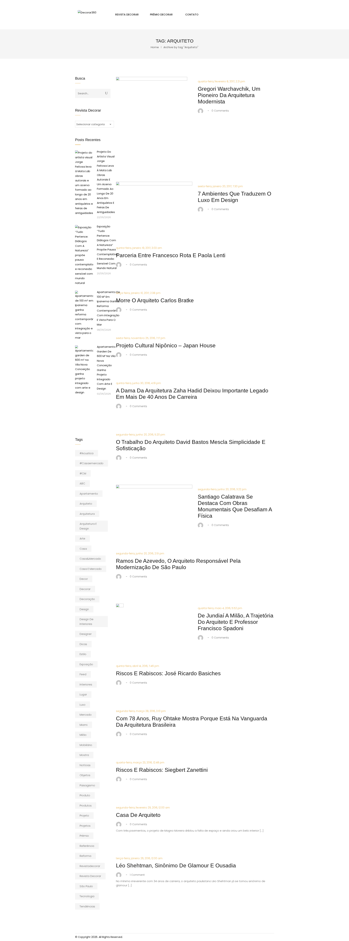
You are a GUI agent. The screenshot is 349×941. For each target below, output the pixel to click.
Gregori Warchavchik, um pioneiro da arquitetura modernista (229, 95)
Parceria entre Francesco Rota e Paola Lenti (170, 255)
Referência (87, 846)
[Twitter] (206, 125)
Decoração (87, 599)
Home (155, 47)
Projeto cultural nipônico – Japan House (166, 345)
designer (86, 634)
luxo (82, 705)
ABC (82, 483)
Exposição (86, 664)
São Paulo (86, 886)
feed (83, 674)
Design (84, 609)
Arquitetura (87, 514)
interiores (86, 684)
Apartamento (89, 493)
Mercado (86, 715)
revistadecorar (90, 866)
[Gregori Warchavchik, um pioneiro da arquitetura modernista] (151, 122)
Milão (83, 735)
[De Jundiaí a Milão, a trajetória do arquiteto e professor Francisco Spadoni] (120, 607)
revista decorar (90, 876)
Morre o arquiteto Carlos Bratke (155, 300)
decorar (85, 589)
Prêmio (84, 836)
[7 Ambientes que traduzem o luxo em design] (154, 207)
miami (83, 725)
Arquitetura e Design (88, 526)
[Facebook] (200, 125)
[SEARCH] (106, 93)
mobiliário (86, 745)
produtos (86, 805)
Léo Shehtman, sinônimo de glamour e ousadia (176, 865)
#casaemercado (91, 463)
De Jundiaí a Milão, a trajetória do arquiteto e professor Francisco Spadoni (235, 622)
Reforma (85, 856)
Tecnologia (87, 896)
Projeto (84, 815)
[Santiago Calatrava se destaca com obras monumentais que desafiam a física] (154, 500)
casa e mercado (91, 569)
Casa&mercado (90, 559)
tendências (87, 906)
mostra (84, 755)
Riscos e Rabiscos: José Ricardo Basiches (168, 673)
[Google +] (222, 125)
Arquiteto (86, 503)
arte (82, 538)
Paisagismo (87, 785)
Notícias (85, 765)
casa (83, 549)
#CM (83, 473)
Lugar (83, 694)
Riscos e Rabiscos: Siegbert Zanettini (162, 770)
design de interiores (86, 621)
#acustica (86, 453)
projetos (85, 826)
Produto (85, 795)
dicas (83, 644)
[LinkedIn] (214, 125)
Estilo (83, 654)
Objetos (85, 775)
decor (84, 579)
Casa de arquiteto (138, 815)
